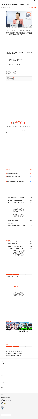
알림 (2, 389)
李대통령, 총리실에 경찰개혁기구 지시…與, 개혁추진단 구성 (13, 355)
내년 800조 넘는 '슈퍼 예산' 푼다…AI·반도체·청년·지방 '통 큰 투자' (14, 349)
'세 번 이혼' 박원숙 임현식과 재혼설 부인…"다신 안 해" (13, 173)
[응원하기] (13, 77)
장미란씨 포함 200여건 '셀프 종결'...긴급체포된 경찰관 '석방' (15, 200)
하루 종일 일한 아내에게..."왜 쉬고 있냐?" (12, 223)
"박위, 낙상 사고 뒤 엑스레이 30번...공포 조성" (14, 64)
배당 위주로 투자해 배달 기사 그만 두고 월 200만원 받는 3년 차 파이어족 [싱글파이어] (25, 331)
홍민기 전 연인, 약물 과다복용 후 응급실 (13, 60)
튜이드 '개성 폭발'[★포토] (9, 330)
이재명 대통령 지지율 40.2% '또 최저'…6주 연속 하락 (12, 276)
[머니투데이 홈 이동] (3, 394)
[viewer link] (30, 25)
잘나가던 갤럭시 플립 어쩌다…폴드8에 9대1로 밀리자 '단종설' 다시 (16, 202)
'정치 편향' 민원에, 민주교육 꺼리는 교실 (12, 222)
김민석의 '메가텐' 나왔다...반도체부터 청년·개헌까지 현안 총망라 (14, 351)
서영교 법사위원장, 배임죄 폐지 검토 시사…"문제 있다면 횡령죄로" (14, 353)
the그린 (2, 370)
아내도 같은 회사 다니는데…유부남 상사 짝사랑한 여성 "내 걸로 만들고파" (16, 225)
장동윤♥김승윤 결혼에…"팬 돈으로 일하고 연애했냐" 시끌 (15, 59)
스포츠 (2, 380)
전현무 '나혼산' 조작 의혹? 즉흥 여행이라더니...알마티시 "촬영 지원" (15, 181)
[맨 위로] (36, 416)
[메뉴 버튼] (36, 1)
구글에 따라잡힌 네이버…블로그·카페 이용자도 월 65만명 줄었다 (15, 246)
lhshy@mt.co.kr (12, 78)
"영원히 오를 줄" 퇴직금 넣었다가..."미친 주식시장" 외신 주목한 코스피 (16, 241)
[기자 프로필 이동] (8, 78)
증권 (2, 361)
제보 (2, 387)
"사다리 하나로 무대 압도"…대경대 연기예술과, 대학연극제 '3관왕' (15, 248)
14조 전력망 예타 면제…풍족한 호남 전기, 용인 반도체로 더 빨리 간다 (16, 197)
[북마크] (35, 7)
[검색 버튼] (34, 1)
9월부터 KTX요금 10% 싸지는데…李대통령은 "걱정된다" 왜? (13, 278)
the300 (2, 363)
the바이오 (2, 368)
